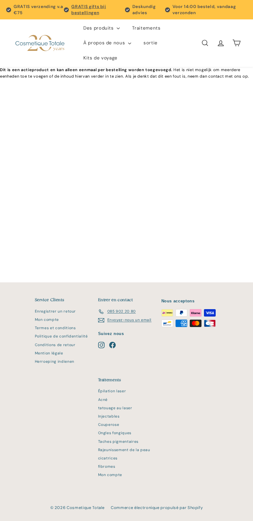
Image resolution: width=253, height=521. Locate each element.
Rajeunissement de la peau (124, 449)
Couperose (108, 424)
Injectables (109, 416)
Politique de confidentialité (61, 336)
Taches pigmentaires (118, 441)
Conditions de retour (55, 344)
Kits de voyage (100, 58)
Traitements (146, 28)
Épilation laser (112, 391)
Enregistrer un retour (55, 311)
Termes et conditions (55, 327)
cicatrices (108, 458)
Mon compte (47, 319)
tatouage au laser (115, 408)
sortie (150, 43)
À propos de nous (104, 43)
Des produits (99, 28)
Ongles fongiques (114, 432)
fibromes (106, 466)
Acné (103, 399)
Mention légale (49, 353)
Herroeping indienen (54, 361)
